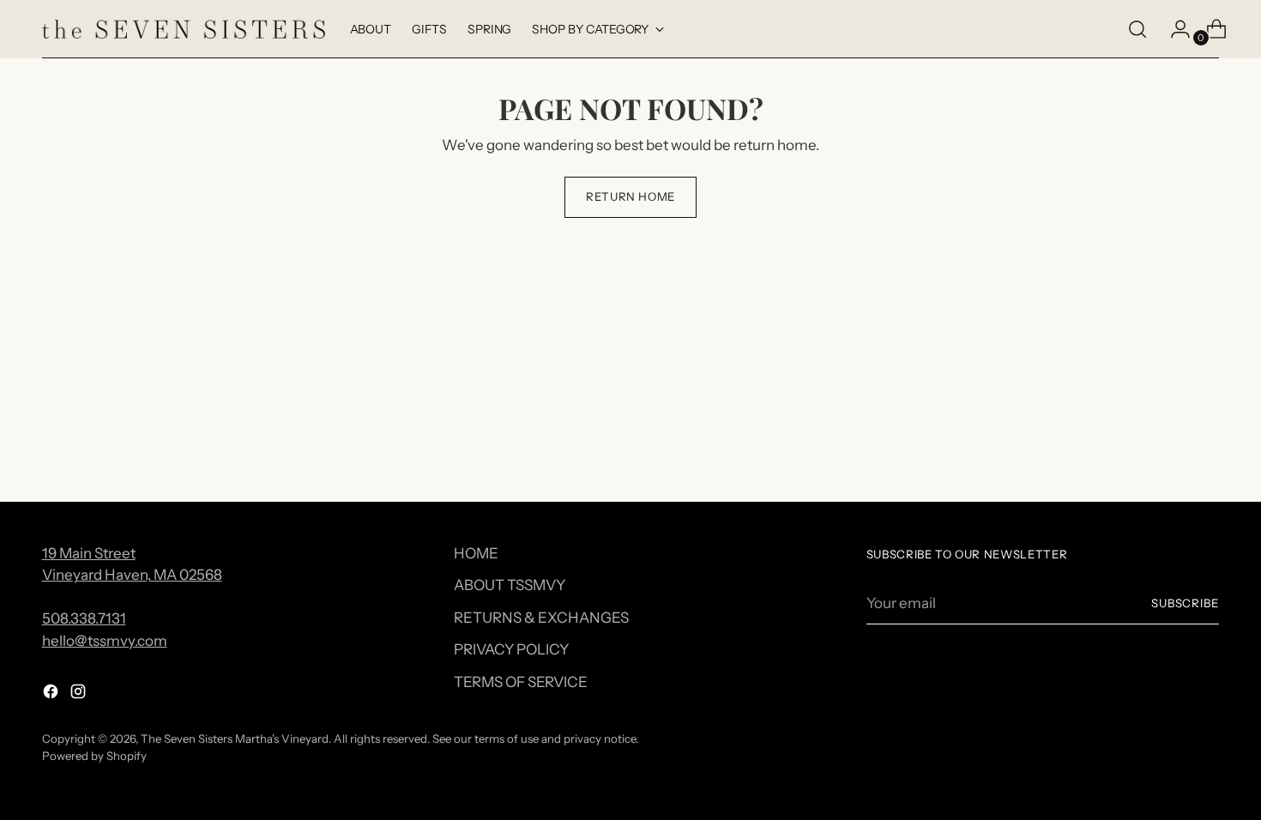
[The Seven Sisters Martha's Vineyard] (183, 29)
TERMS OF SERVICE (521, 681)
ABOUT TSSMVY (509, 585)
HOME (476, 553)
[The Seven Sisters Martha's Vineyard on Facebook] (52, 695)
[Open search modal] (1137, 29)
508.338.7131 (84, 618)
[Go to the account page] (1173, 29)
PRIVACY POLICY (511, 649)
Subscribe (1185, 603)
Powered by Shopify (94, 756)
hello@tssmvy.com (104, 640)
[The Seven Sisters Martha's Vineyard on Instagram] (79, 695)
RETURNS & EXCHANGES (541, 617)
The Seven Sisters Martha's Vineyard (235, 738)
